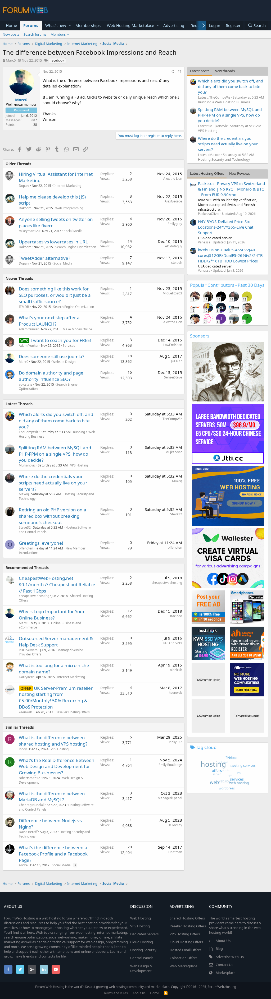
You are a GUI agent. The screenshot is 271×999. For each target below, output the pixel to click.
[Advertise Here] (208, 679)
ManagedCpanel (170, 798)
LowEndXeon (172, 345)
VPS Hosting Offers (185, 934)
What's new (55, 25)
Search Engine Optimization (75, 247)
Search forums (35, 34)
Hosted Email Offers (185, 949)
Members (58, 34)
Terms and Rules (115, 993)
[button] (69, 25)
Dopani (24, 185)
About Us (223, 940)
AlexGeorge (173, 201)
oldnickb (176, 670)
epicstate (25, 384)
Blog (219, 948)
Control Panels (141, 957)
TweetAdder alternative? (44, 258)
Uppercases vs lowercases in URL (53, 242)
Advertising (173, 25)
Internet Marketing (67, 185)
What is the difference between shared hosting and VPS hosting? (53, 740)
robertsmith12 (29, 778)
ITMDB (24, 306)
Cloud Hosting (141, 942)
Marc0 (11, 60)
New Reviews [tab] (239, 173)
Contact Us (224, 964)
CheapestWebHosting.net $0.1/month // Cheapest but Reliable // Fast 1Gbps (57, 584)
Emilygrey (175, 223)
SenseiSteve (173, 377)
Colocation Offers (183, 957)
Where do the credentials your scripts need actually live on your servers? (53, 482)
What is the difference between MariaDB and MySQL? (52, 796)
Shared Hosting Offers (187, 918)
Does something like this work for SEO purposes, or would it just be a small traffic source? (55, 295)
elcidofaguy (173, 246)
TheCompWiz (28, 432)
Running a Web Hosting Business (224, 102)
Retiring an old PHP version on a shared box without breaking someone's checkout (52, 516)
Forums (30, 25)
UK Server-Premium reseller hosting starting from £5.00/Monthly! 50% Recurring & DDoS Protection (56, 697)
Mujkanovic (27, 465)
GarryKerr (26, 677)
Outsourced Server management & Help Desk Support (56, 641)
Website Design (63, 361)
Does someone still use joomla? (51, 356)
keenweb (25, 712)
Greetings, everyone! (41, 543)
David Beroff (28, 832)
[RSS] (166, 993)
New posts (11, 34)
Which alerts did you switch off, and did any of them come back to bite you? (56, 420)
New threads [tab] (225, 70)
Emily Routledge (170, 764)
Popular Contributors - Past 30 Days (227, 285)
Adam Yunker (29, 329)
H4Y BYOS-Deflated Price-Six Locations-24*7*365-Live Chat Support (225, 227)
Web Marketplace (183, 966)
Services (69, 345)
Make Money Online (77, 329)
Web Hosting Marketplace (130, 25)
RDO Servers (28, 650)
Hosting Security (143, 949)
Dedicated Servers (144, 934)
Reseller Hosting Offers (73, 712)
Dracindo (175, 616)
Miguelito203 (172, 293)
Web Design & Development (141, 968)
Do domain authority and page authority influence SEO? (51, 376)
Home (11, 25)
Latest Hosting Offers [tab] (207, 173)
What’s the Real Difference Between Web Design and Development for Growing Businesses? (56, 766)
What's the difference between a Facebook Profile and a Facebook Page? (53, 853)
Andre (23, 865)
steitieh (176, 262)
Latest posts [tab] (199, 70)
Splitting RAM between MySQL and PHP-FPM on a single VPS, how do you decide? (55, 454)
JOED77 (176, 361)
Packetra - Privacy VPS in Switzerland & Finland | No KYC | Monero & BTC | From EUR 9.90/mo (231, 189)
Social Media (73, 231)
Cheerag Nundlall (31, 805)
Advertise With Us (230, 956)
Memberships (88, 25)
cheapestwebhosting (34, 596)
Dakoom (25, 208)
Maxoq (24, 494)
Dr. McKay (175, 825)
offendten (26, 548)
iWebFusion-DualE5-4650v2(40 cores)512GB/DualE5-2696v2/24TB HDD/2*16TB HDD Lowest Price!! (230, 255)
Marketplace (225, 972)
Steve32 (25, 527)
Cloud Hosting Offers (186, 942)
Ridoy (23, 749)
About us (139, 993)
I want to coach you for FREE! (60, 340)
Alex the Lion (172, 178)
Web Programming (69, 208)
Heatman (175, 852)
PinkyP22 (175, 742)
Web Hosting (140, 918)
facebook (57, 60)
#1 (180, 71)
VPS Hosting (79, 465)
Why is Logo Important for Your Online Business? (52, 614)
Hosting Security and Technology (224, 159)
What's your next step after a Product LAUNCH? (49, 320)
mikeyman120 (29, 231)
